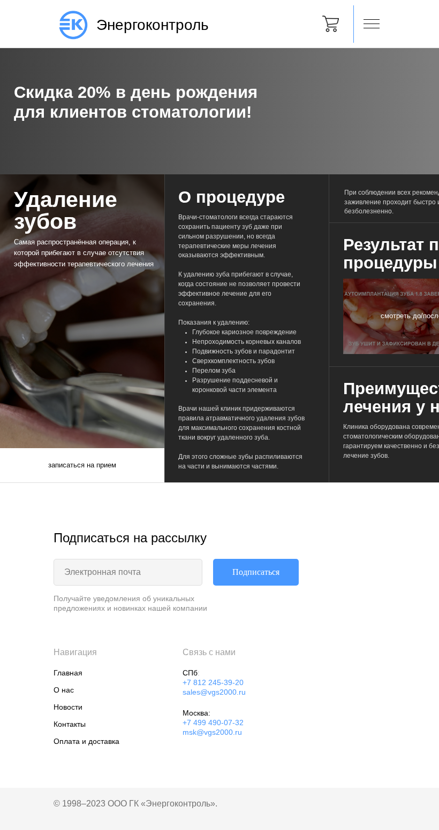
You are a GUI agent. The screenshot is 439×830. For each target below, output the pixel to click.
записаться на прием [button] (82, 465)
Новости (68, 707)
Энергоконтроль (152, 25)
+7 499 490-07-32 (213, 722)
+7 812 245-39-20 (213, 682)
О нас (64, 690)
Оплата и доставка (86, 741)
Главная (68, 672)
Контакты (70, 724)
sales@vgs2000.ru (214, 692)
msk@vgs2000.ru (212, 732)
